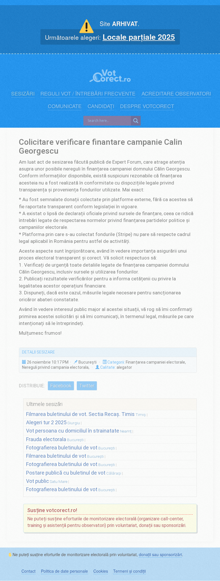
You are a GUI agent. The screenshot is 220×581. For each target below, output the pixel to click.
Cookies (100, 571)
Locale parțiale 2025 (139, 36)
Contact (28, 571)
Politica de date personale (64, 571)
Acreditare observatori (176, 93)
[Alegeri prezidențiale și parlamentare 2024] (110, 73)
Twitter (86, 385)
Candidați (101, 106)
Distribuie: (32, 385)
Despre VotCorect (147, 106)
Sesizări (23, 93)
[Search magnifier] (136, 121)
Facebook (60, 385)
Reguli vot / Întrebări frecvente (87, 93)
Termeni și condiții (129, 571)
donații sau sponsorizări (160, 554)
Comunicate (65, 106)
